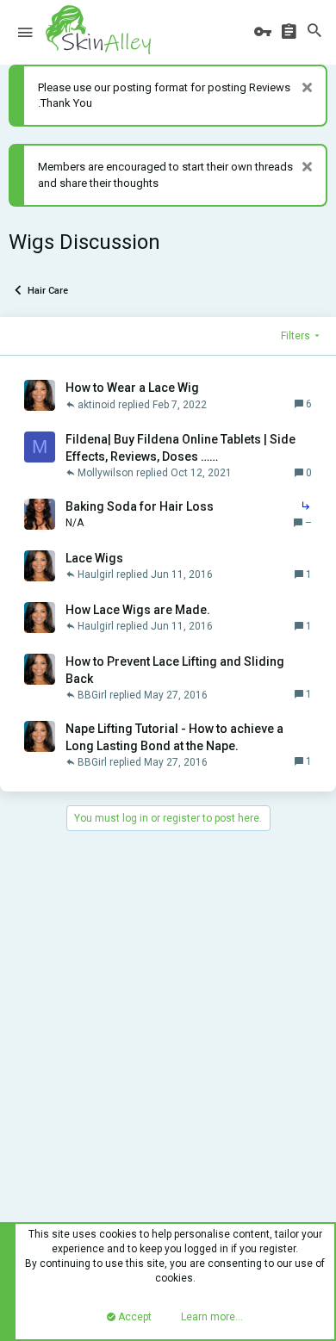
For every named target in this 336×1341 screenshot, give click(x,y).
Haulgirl (96, 574)
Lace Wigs (94, 558)
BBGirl (92, 695)
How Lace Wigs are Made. (137, 610)
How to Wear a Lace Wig (132, 387)
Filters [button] (295, 336)
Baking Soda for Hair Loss (139, 506)
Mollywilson (106, 473)
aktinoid (96, 405)
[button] (25, 32)
